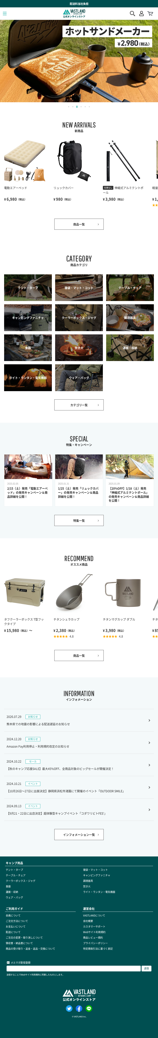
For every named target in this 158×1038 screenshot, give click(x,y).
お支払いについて (16, 926)
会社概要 (88, 921)
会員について (13, 915)
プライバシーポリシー (95, 943)
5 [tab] (85, 106)
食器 (8, 886)
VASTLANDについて (94, 915)
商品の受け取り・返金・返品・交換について (30, 948)
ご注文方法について (17, 921)
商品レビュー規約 (93, 937)
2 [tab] (72, 106)
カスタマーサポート (94, 926)
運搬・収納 (12, 891)
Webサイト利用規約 (94, 932)
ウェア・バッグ (14, 897)
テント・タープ (14, 869)
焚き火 (87, 886)
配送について (13, 932)
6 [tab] (89, 106)
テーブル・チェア (16, 875)
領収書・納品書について (19, 943)
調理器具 (88, 880)
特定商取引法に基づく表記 (98, 948)
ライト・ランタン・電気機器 (99, 891)
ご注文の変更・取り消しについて (24, 937)
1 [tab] (68, 106)
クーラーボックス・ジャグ (20, 880)
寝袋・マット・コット (95, 869)
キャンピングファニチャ (96, 875)
